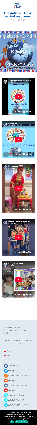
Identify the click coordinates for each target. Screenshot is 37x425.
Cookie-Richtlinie (21, 422)
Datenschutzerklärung (12, 330)
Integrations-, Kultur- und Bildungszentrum (18, 14)
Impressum (7, 327)
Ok (12, 422)
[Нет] (34, 417)
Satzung (17, 327)
